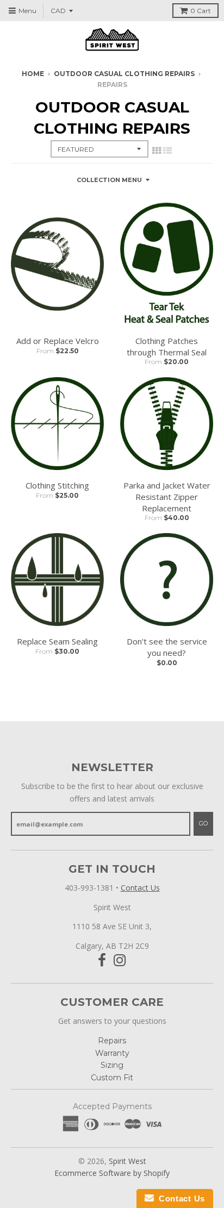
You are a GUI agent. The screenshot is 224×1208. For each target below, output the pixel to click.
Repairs (112, 1041)
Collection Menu (109, 180)
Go (203, 823)
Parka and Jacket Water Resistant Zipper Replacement (166, 497)
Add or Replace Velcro (57, 340)
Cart (200, 11)
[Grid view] (156, 150)
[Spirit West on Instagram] (120, 960)
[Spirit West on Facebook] (102, 960)
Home (33, 74)
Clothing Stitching (57, 485)
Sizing (112, 1065)
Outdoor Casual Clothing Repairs (124, 74)
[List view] (167, 150)
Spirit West (127, 1161)
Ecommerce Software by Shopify (112, 1173)
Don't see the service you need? (167, 647)
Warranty (112, 1053)
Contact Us (140, 887)
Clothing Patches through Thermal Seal (167, 346)
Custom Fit (112, 1077)
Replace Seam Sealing (57, 641)
